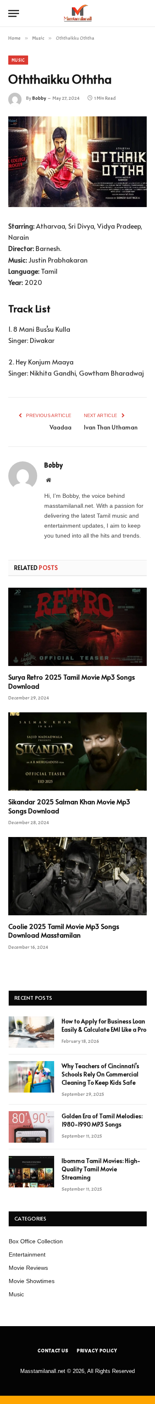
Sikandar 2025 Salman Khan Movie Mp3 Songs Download (69, 806)
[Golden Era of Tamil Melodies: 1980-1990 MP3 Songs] (31, 1127)
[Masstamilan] (78, 13)
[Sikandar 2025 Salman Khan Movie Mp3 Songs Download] (77, 751)
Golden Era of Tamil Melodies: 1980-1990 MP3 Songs (102, 1120)
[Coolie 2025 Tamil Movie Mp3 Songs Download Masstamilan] (77, 876)
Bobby (39, 98)
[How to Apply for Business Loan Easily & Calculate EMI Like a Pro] (31, 1032)
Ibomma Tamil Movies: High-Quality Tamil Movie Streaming (101, 1169)
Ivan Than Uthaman (111, 427)
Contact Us (53, 1350)
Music (18, 60)
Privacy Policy (97, 1350)
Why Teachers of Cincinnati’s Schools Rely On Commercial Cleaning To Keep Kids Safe (100, 1074)
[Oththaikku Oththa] (77, 161)
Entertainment (27, 1254)
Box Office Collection (36, 1241)
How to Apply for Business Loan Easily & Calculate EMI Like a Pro (104, 1025)
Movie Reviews (28, 1267)
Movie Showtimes (32, 1281)
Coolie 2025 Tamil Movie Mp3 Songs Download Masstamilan (63, 931)
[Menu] (13, 13)
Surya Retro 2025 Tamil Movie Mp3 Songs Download (71, 681)
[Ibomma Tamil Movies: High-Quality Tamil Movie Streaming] (31, 1171)
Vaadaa (61, 427)
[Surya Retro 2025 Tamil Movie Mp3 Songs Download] (77, 627)
